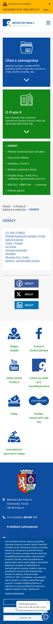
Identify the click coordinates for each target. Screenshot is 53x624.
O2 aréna (10, 246)
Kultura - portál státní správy (22, 260)
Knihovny (41, 184)
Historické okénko (18, 157)
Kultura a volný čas (14, 209)
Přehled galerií (15, 190)
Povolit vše (25, 618)
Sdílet (29, 283)
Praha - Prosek (13, 243)
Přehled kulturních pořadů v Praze (25, 236)
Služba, (39, 414)
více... (46, 9)
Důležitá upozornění (19, 4)
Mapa (14, 346)
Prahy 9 (14, 382)
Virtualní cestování (16, 250)
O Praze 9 (19, 206)
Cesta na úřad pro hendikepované (39, 382)
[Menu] (49, 22)
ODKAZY (12, 145)
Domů (6, 206)
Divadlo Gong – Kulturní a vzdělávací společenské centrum (26, 177)
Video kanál (14, 378)
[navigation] (26, 62)
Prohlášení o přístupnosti (22, 526)
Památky (10, 253)
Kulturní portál (14, 239)
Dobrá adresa (39, 350)
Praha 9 (39, 346)
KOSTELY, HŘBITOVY (19, 184)
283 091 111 (30, 517)
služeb (14, 350)
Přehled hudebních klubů (22, 169)
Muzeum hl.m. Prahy (17, 257)
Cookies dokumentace (14, 593)
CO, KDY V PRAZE (15, 232)
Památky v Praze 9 (18, 163)
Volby (14, 414)
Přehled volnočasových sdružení (25, 151)
